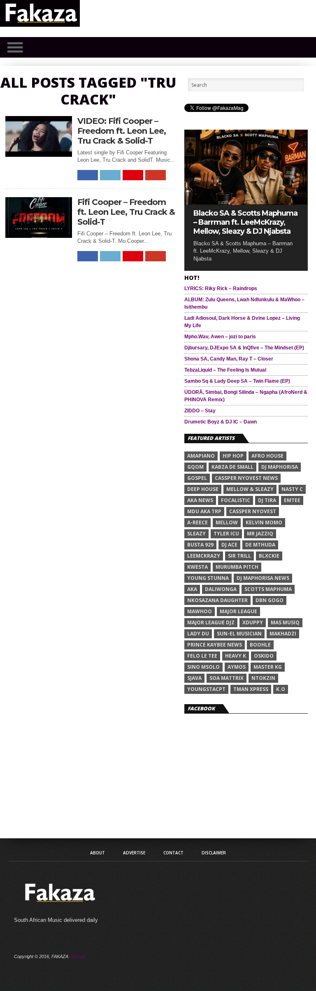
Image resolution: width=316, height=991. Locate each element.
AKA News (200, 500)
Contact (173, 853)
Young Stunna (208, 578)
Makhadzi (283, 633)
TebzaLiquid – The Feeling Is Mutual (225, 370)
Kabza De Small (232, 466)
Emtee (292, 500)
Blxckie (269, 555)
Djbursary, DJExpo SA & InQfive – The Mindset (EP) (244, 348)
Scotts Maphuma (268, 589)
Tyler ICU (226, 533)
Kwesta (197, 566)
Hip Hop (233, 455)
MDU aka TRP (204, 511)
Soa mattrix (226, 678)
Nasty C (292, 489)
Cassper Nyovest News (246, 478)
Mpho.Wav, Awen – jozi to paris (220, 337)
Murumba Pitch (237, 566)
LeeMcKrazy (203, 555)
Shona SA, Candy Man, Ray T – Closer (228, 359)
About (97, 853)
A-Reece (197, 522)
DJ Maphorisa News (263, 578)
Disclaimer (214, 853)
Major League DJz (211, 622)
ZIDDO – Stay (200, 411)
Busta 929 (200, 544)
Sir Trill (239, 555)
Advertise (134, 853)
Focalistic (235, 500)
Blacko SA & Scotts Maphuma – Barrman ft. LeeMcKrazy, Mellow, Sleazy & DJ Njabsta (245, 222)
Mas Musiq (285, 622)
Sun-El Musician (239, 633)
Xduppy (252, 622)
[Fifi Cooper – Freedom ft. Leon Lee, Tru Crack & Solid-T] (38, 235)
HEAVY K (235, 655)
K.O (280, 689)
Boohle (260, 644)
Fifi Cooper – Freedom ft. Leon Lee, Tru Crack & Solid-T (126, 212)
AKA (192, 589)
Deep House (202, 489)
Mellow (227, 522)
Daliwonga (221, 589)
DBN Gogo (269, 600)
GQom (195, 466)
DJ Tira (267, 500)
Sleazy (196, 533)
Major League (238, 611)
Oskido (264, 655)
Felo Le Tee (202, 655)
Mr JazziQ (260, 533)
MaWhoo (199, 611)
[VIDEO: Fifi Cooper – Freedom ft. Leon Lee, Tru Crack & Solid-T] (38, 154)
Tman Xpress (250, 689)
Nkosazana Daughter (217, 600)
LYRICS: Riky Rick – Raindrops (220, 288)
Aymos (237, 666)
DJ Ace (229, 544)
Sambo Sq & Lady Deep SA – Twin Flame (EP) (237, 381)
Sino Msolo (203, 666)
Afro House (267, 455)
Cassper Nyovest (252, 511)
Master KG (267, 666)
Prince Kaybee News (214, 644)
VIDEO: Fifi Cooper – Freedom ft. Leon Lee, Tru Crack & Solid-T (121, 131)
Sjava (194, 678)
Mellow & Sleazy (250, 489)
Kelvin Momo (264, 522)
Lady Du (198, 633)
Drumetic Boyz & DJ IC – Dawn (220, 422)
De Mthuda (260, 544)
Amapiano (201, 455)
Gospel (197, 478)
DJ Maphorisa (279, 466)
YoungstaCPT (206, 689)
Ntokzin (263, 678)
